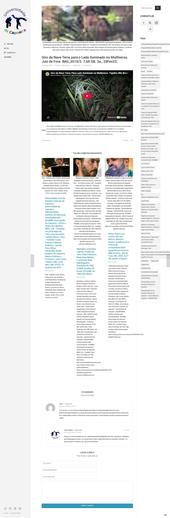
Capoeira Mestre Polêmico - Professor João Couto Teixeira (150, 84)
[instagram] (15, 508)
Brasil (143, 71)
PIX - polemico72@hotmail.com (149, 196)
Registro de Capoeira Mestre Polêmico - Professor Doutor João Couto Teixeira (150, 218)
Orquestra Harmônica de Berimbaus (149, 180)
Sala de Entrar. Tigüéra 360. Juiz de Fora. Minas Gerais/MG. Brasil (150, 239)
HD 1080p (144, 130)
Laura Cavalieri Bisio (147, 167)
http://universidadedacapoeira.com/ (153, 134)
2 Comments (87, 65)
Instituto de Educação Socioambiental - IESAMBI (149, 159)
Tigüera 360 (154, 261)
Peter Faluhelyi (146, 191)
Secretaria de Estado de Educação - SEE (149, 247)
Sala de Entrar (145, 233)
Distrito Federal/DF (147, 94)
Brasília (149, 71)
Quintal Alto (145, 201)
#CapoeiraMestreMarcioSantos (151, 48)
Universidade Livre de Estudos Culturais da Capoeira (148, 284)
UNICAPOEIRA (145, 268)
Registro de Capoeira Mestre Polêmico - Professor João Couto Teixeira (150, 227)
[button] (158, 8)
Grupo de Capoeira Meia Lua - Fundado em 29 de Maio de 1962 (150, 106)
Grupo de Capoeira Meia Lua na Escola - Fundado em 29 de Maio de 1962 (150, 123)
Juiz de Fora (145, 164)
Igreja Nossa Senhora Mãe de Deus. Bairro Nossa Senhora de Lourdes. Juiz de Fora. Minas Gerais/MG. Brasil (149, 149)
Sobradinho (144, 261)
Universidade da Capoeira (149, 272)
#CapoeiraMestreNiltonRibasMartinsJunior (155, 51)
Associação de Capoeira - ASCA (149, 56)
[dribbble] (20, 508)
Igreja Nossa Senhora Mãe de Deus (149, 139)
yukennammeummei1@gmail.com (99, 436)
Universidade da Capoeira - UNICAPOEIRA (149, 277)
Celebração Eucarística (148, 90)
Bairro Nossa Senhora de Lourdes (149, 66)
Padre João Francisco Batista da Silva (148, 186)
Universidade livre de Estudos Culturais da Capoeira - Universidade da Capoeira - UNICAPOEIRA (149, 294)
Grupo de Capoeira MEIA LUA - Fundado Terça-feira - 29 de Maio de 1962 (149, 115)
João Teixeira (66, 65)
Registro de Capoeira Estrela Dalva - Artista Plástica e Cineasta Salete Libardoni (149, 208)
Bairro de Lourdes (147, 61)
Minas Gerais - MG (147, 171)
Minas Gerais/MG (147, 175)
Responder (68, 404)
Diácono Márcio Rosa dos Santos (149, 99)
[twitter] (10, 508)
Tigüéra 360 (76, 65)
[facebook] (5, 508)
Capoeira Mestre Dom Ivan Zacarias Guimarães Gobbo (150, 76)
